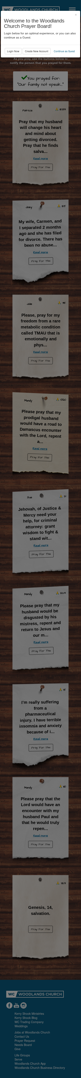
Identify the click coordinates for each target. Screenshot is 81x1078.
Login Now (13, 51)
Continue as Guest (64, 51)
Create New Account (36, 51)
